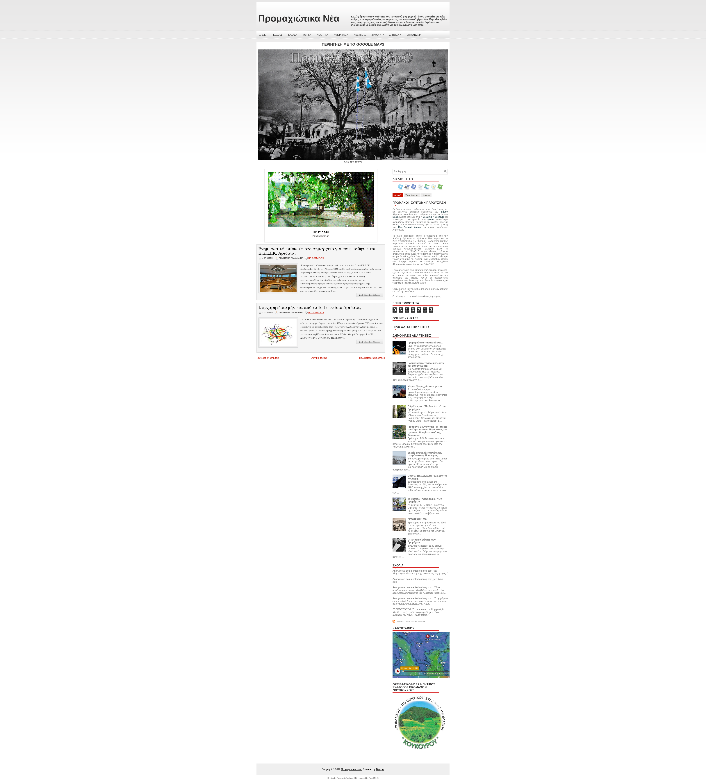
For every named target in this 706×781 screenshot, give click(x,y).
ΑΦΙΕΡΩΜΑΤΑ (341, 35)
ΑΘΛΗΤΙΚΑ (322, 35)
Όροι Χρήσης (412, 195)
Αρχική (397, 195)
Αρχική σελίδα (319, 357)
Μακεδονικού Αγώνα (410, 227)
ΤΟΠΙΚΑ (307, 35)
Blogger (380, 769)
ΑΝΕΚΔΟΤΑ (360, 35)
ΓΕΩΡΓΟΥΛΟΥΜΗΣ (403, 609)
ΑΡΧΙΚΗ (263, 35)
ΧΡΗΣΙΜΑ (395, 34)
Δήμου (444, 212)
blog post (427, 587)
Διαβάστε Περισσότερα (369, 294)
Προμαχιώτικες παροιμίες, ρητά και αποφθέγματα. (426, 364)
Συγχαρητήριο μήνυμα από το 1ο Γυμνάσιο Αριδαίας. (310, 307)
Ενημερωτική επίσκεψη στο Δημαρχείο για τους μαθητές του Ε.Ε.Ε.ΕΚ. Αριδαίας (317, 250)
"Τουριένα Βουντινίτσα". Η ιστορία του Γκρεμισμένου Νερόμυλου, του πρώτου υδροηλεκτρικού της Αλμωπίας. (428, 430)
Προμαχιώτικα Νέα (298, 18)
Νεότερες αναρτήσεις (267, 357)
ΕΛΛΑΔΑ (292, 35)
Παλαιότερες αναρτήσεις (372, 357)
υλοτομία (439, 217)
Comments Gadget (403, 621)
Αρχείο (426, 195)
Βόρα (395, 217)
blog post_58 (429, 570)
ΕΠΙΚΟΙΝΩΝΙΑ (414, 35)
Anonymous (399, 570)
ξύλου (430, 219)
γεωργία (427, 217)
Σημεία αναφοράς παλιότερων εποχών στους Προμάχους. (425, 454)
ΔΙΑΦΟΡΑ (378, 34)
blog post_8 (437, 609)
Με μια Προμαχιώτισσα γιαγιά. (425, 386)
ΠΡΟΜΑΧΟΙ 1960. (417, 519)
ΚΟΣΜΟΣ (277, 35)
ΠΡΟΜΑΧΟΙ (321, 232)
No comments (316, 258)
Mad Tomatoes (419, 621)
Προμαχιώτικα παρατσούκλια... (425, 342)
